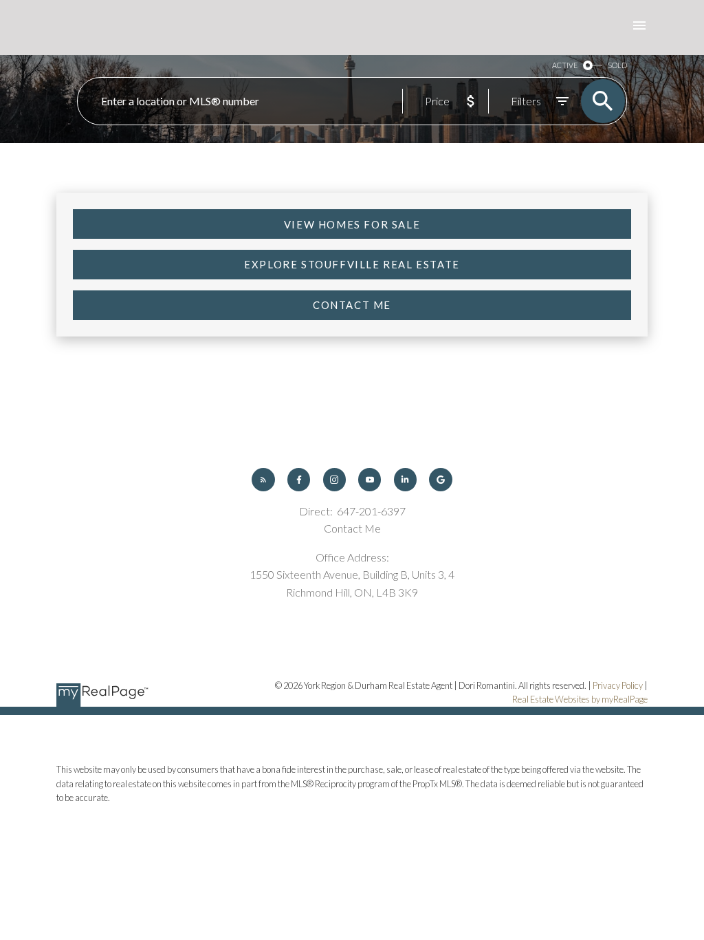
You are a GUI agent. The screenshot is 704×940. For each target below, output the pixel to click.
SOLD (617, 65)
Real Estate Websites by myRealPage (580, 699)
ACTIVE (565, 65)
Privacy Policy (618, 685)
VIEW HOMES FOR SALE (352, 224)
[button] (352, 224)
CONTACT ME (352, 305)
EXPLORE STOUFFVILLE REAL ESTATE (352, 264)
